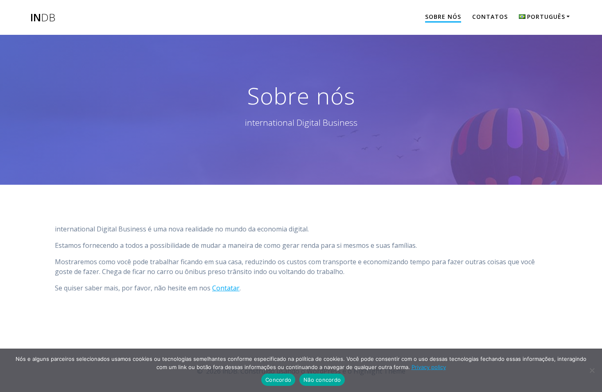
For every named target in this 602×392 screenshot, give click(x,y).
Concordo (278, 379)
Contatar (226, 287)
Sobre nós (443, 16)
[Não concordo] (592, 370)
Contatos (490, 16)
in (42, 17)
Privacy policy (429, 367)
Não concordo (322, 379)
